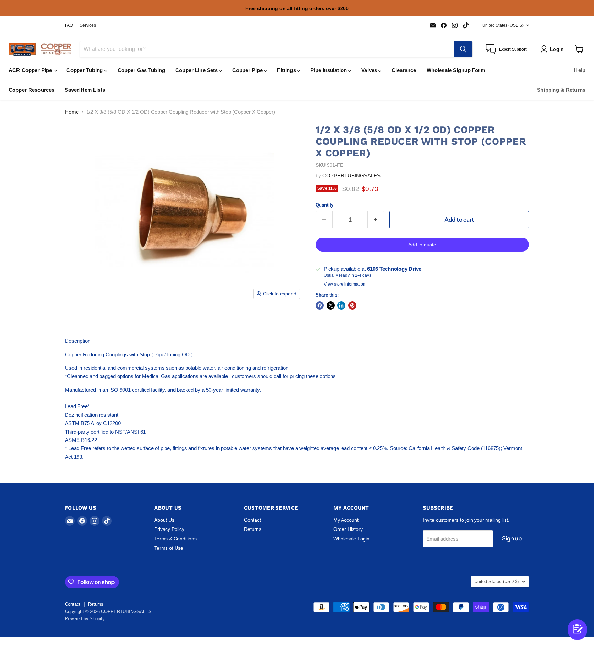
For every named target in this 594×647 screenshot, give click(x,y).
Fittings (287, 70)
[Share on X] (331, 305)
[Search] (463, 49)
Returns (252, 529)
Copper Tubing (85, 70)
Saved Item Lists (85, 90)
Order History (348, 529)
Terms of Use (168, 548)
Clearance (404, 70)
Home (72, 112)
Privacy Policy (169, 529)
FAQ (69, 25)
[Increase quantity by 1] (376, 219)
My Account (346, 520)
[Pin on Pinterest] (352, 305)
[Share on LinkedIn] (341, 305)
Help (579, 70)
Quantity (324, 205)
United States (503, 25)
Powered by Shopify (85, 618)
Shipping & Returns (561, 90)
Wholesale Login (351, 539)
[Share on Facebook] (320, 305)
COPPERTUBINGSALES (351, 175)
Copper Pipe (248, 70)
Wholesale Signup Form (456, 70)
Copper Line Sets (197, 70)
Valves (369, 70)
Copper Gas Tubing (141, 70)
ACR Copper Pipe (31, 70)
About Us (164, 520)
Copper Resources (31, 90)
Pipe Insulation (329, 70)
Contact (252, 520)
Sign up (512, 538)
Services (88, 25)
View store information (344, 284)
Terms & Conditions (175, 539)
